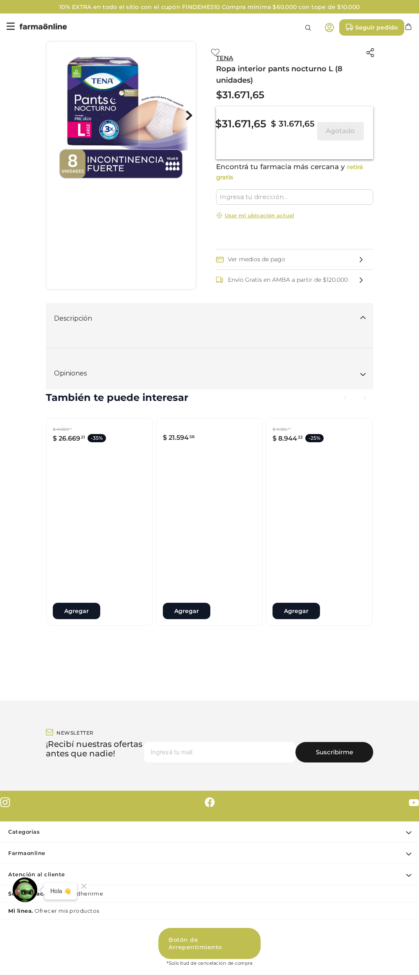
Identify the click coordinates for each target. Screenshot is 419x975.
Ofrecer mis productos (53, 951)
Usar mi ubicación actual (259, 215)
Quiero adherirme (55, 934)
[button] (294, 251)
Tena (224, 58)
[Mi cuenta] (329, 27)
